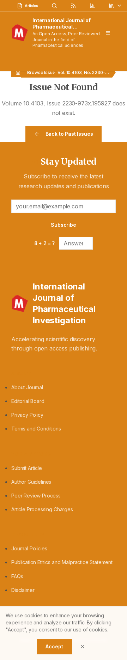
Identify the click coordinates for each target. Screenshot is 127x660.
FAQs (17, 576)
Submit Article (26, 468)
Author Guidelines (31, 482)
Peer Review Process (36, 496)
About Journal (27, 387)
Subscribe (63, 225)
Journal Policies (29, 548)
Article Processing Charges (42, 509)
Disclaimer (22, 590)
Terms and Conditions (36, 429)
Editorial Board (27, 401)
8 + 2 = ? (44, 243)
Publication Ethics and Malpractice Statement (62, 562)
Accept (54, 646)
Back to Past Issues (69, 134)
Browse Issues (42, 72)
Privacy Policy (27, 415)
